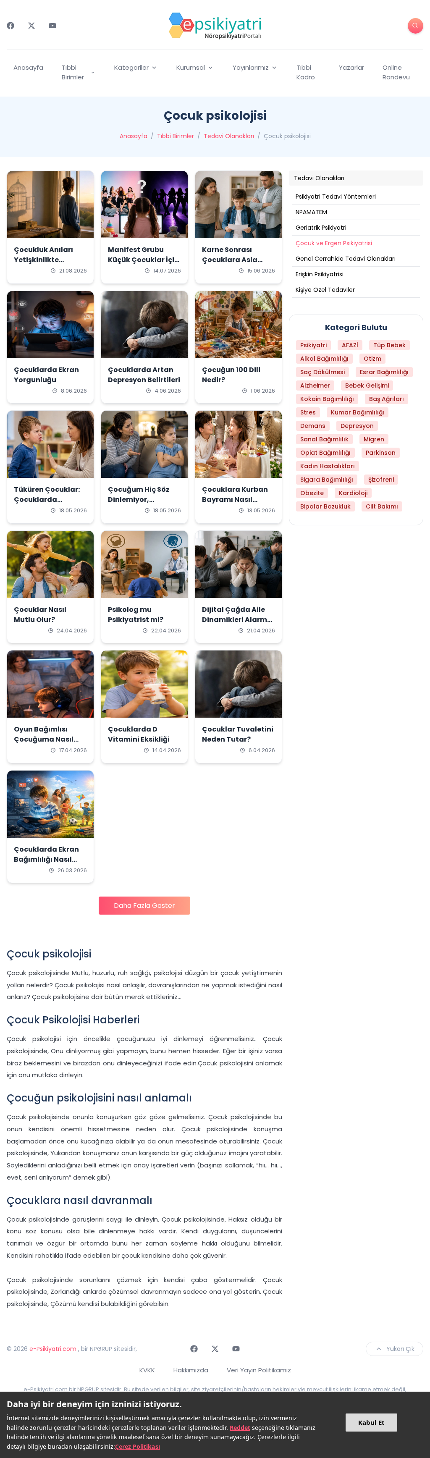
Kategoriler (131, 67)
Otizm (372, 358)
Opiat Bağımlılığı (325, 452)
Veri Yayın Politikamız (259, 1370)
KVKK (147, 1370)
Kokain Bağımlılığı (327, 399)
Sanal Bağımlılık (324, 439)
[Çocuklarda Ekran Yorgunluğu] (50, 324)
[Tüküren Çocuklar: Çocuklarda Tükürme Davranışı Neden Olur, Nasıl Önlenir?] (50, 444)
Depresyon (357, 426)
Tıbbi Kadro (305, 72)
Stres (308, 412)
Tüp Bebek (389, 345)
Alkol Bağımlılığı (324, 358)
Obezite (312, 493)
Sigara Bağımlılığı (326, 479)
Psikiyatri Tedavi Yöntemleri (336, 196)
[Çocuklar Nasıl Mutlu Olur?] (50, 564)
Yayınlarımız (251, 67)
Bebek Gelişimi (367, 385)
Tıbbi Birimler (73, 72)
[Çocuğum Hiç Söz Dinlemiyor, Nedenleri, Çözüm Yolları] (144, 444)
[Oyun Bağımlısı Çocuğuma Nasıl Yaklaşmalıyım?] (50, 684)
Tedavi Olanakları (229, 136)
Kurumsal (190, 67)
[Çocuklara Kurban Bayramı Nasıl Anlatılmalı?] (238, 444)
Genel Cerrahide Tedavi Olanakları (346, 258)
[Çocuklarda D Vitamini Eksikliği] (144, 684)
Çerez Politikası (137, 1446)
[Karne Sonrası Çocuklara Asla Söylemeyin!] (238, 204)
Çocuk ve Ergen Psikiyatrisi (334, 243)
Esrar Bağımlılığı (384, 372)
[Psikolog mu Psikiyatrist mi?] (144, 564)
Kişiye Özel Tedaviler (325, 290)
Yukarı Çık (400, 1349)
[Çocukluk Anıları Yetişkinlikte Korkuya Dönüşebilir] (50, 204)
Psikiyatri (313, 345)
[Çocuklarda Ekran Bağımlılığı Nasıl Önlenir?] (50, 804)
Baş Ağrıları (386, 399)
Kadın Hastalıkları (327, 466)
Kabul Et (371, 1422)
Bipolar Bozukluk (325, 506)
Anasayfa (28, 67)
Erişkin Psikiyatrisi (319, 274)
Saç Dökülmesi (322, 372)
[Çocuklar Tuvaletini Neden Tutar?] (238, 684)
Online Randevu (396, 72)
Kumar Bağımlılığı (357, 412)
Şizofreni (381, 479)
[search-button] (415, 26)
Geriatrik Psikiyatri (321, 227)
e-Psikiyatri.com (52, 1349)
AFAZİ (350, 345)
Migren (374, 439)
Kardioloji (353, 493)
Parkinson (381, 452)
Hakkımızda (190, 1370)
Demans (312, 426)
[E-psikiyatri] (215, 25)
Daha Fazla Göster (144, 905)
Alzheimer (315, 385)
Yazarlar (351, 67)
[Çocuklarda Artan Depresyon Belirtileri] (144, 324)
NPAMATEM (311, 212)
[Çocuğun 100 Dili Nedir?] (238, 324)
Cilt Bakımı (382, 506)
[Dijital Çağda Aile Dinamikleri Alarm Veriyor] (238, 564)
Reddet (240, 1428)
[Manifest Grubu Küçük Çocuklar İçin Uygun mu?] (144, 204)
